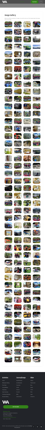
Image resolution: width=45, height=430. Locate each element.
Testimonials (32, 382)
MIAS (17, 394)
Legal (31, 394)
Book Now (22, 1)
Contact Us (32, 396)
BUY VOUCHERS (16, 406)
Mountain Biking (5, 396)
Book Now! (35, 1)
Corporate (18, 385)
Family (17, 387)
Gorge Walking (5, 387)
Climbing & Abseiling (6, 394)
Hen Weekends (19, 382)
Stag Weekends (19, 380)
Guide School (19, 396)
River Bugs (4, 385)
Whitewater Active (6, 411)
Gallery (31, 380)
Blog (31, 385)
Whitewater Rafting (5, 382)
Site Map (30, 425)
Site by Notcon (17, 427)
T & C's (31, 389)
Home (3, 380)
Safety (31, 387)
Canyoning (4, 389)
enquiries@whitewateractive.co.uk (9, 417)
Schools (18, 389)
